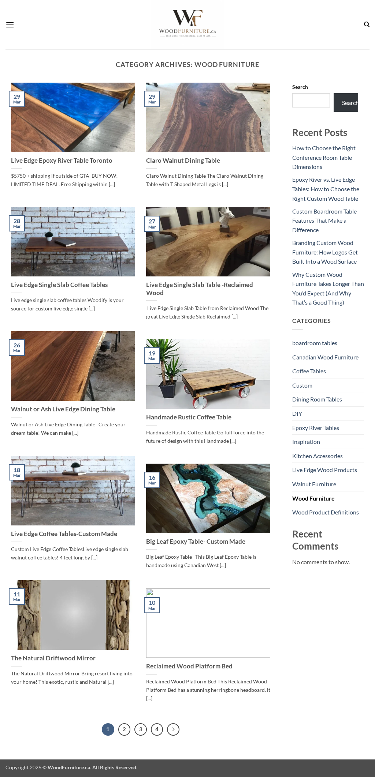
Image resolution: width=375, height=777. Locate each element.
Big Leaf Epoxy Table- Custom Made (195, 541)
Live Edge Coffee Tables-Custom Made (64, 534)
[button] (9, 25)
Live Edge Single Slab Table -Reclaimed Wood (199, 289)
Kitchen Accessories (317, 455)
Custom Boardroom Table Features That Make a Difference (324, 220)
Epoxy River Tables (315, 427)
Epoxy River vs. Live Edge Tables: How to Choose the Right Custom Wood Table (325, 188)
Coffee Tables (309, 370)
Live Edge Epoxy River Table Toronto (61, 160)
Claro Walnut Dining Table (183, 160)
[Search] (367, 24)
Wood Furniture (313, 498)
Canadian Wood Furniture (325, 357)
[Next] (173, 729)
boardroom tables (314, 342)
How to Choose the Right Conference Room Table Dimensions (324, 157)
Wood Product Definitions (325, 512)
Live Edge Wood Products (324, 469)
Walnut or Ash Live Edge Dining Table (63, 409)
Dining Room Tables (317, 399)
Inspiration (306, 441)
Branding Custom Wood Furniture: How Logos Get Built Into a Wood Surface (325, 252)
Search (300, 87)
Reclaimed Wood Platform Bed (189, 666)
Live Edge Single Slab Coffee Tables (59, 284)
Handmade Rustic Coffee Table (188, 417)
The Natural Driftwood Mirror (53, 658)
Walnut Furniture (314, 483)
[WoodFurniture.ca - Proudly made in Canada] (187, 24)
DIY (297, 413)
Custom (302, 385)
